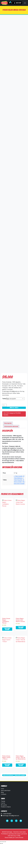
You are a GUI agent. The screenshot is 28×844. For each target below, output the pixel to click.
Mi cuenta (4, 805)
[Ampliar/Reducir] (0, 841)
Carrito (3, 803)
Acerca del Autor (5, 790)
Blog (2, 792)
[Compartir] (3, 841)
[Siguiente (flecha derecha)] (2, 843)
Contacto (3, 794)
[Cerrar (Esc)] (5, 841)
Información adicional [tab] (11, 426)
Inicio (2, 788)
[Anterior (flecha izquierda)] (0, 843)
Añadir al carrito (14, 407)
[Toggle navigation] (25, 3)
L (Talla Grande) (18, 476)
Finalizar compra (6, 807)
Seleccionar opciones (7, 629)
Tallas (4, 398)
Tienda (3, 801)
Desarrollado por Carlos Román (14, 837)
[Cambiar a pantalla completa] (2, 841)
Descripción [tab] (8, 423)
